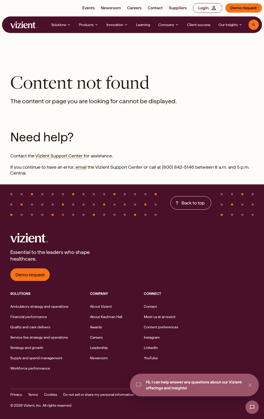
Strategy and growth (26, 348)
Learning (143, 25)
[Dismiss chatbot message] (250, 385)
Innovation (114, 25)
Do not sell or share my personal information (98, 394)
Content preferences (161, 327)
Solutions (58, 25)
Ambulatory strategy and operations (39, 306)
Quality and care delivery (30, 327)
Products (86, 25)
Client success (198, 25)
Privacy (16, 394)
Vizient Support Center (59, 155)
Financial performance (28, 317)
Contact (155, 7)
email (81, 167)
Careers (134, 7)
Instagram (152, 337)
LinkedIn (151, 348)
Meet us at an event (160, 317)
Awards (96, 327)
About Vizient (101, 306)
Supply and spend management (36, 358)
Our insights (228, 25)
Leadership (99, 348)
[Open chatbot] (252, 407)
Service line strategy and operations (39, 337)
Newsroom (111, 7)
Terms (33, 394)
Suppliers (178, 7)
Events (88, 7)
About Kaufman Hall (106, 317)
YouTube (151, 358)
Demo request (243, 7)
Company (166, 25)
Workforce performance (30, 368)
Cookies (50, 394)
